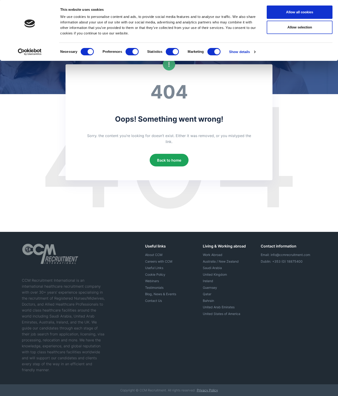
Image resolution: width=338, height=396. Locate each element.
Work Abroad (212, 255)
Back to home (169, 160)
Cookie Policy (155, 274)
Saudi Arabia (212, 268)
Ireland (208, 281)
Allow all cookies (299, 12)
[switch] (132, 51)
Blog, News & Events (160, 294)
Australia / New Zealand (221, 261)
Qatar (207, 294)
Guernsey (210, 287)
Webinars (152, 281)
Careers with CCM (158, 261)
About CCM (153, 255)
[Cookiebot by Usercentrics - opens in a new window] (30, 51)
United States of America (221, 314)
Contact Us (153, 301)
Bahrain (208, 301)
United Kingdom (215, 274)
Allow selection (299, 27)
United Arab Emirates (219, 307)
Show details (239, 52)
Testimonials (154, 287)
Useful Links (154, 268)
